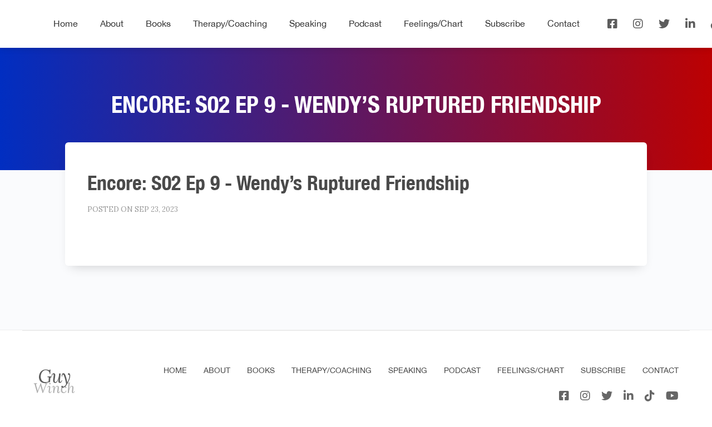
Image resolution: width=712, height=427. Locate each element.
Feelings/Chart (433, 23)
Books (158, 23)
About (111, 23)
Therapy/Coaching (230, 23)
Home (65, 23)
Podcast (365, 23)
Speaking (308, 23)
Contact (563, 23)
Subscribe (505, 23)
